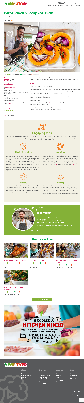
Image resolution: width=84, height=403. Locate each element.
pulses (11, 103)
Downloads (59, 373)
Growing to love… (44, 381)
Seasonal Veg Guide (59, 381)
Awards (23, 377)
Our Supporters (73, 377)
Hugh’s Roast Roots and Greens (13, 288)
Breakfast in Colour (44, 377)
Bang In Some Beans (44, 375)
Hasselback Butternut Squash (15, 260)
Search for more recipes (42, 299)
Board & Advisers (26, 375)
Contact (78, 5)
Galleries (58, 375)
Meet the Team (25, 373)
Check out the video (40, 81)
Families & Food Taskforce (25, 379)
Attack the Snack (43, 373)
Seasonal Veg (42, 383)
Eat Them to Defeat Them (44, 379)
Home (49, 5)
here (11, 170)
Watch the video (9, 110)
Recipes (58, 379)
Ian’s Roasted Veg (37, 260)
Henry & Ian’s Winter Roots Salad (66, 261)
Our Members (74, 375)
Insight (66, 5)
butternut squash (10, 87)
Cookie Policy (57, 398)
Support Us (73, 373)
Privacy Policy (65, 398)
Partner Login (73, 3)
